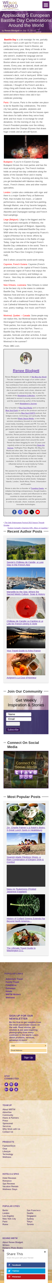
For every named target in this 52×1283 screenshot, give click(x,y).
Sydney (30, 1219)
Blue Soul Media (25, 408)
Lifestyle (6, 1151)
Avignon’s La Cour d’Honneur (21, 677)
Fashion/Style (9, 1146)
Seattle (30, 1213)
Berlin (5, 1210)
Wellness (10, 997)
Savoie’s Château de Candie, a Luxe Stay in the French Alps (25, 563)
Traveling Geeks (37, 488)
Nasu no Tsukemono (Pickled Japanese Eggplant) (21, 890)
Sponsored (8, 1123)
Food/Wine (11, 985)
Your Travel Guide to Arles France (24, 650)
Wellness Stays (10, 1189)
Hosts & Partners (11, 1118)
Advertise (7, 1112)
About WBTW (9, 1109)
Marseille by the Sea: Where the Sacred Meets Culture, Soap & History (26, 593)
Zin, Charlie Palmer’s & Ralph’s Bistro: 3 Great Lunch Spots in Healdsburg (26, 828)
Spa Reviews (9, 1183)
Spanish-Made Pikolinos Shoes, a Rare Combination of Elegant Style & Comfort (25, 860)
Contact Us (8, 1132)
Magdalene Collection (26, 396)
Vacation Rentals (10, 1186)
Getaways (10, 988)
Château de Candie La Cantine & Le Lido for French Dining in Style (25, 622)
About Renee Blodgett (13, 1242)
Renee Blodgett (12, 31)
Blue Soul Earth (12, 410)
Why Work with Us (11, 1129)
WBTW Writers (13, 994)
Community (8, 1115)
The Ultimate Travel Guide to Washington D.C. (21, 949)
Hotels (9, 991)
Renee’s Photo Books (13, 1248)
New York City (9, 1219)
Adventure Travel (14, 979)
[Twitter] (32, 512)
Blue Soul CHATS (28, 413)
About (3, 1272)
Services (7, 1126)
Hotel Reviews (9, 1178)
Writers (6, 1245)
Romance (7, 1181)
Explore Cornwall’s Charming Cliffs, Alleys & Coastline (28, 528)
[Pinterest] (26, 512)
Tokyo (29, 1221)
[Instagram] (20, 512)
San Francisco (33, 1210)
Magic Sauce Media (26, 418)
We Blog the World (39, 377)
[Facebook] (14, 512)
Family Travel (12, 982)
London (6, 1213)
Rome (5, 1224)
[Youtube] (37, 512)
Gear (5, 1148)
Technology (8, 1154)
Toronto (30, 1224)
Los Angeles (8, 1216)
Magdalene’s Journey (28, 404)
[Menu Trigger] (45, 4)
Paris (5, 1221)
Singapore (31, 1216)
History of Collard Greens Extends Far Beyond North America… (26, 919)
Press (5, 1120)
